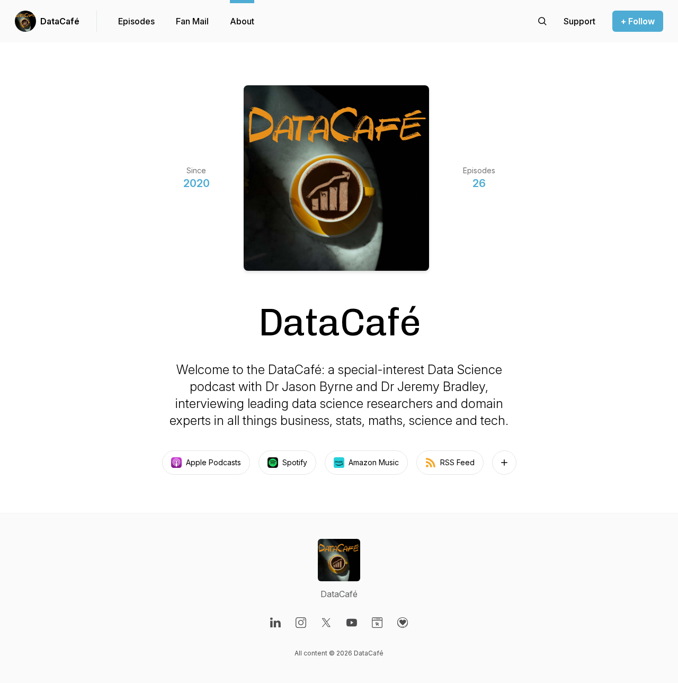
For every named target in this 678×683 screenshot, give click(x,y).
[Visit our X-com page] (326, 622)
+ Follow (638, 21)
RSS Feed (457, 462)
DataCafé (59, 21)
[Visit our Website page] (377, 622)
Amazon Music (374, 462)
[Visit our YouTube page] (351, 622)
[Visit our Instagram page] (301, 622)
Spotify (294, 462)
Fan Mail (192, 21)
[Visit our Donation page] (402, 622)
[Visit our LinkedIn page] (275, 622)
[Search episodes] (542, 21)
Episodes (136, 21)
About (242, 21)
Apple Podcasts (213, 462)
